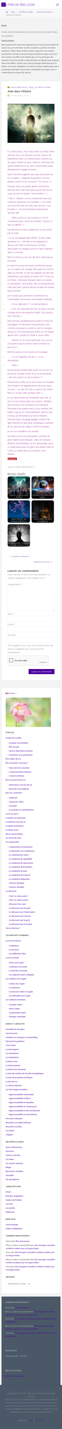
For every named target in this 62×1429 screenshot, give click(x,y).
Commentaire (15, 584)
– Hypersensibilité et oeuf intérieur (22, 1114)
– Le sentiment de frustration (20, 867)
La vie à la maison (13, 940)
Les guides (10, 1208)
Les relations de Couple (16, 978)
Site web (11, 635)
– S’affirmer (12, 797)
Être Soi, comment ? (14, 793)
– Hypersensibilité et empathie (21, 1102)
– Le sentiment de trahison (19, 875)
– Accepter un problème (18, 743)
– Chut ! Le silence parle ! (18, 900)
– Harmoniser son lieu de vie (20, 785)
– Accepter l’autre (15, 1004)
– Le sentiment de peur (17, 871)
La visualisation (12, 1057)
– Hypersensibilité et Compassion (22, 1106)
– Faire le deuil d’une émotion (20, 751)
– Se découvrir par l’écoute (19, 908)
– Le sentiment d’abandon (19, 879)
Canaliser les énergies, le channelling (22, 1037)
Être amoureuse (23, 1241)
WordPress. (40, 1420)
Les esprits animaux (14, 1163)
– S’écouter (12, 806)
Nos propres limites (14, 834)
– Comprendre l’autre (17, 1012)
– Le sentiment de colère (18, 855)
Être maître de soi (13, 759)
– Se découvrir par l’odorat (19, 916)
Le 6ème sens (12, 1061)
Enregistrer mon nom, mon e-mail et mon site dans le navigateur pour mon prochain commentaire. (30, 649)
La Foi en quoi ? (12, 814)
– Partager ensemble (17, 1016)
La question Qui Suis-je (16, 822)
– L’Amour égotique (16, 883)
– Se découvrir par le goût (19, 920)
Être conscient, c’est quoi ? (17, 763)
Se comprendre (12, 842)
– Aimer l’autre (14, 1008)
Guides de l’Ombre (14, 1200)
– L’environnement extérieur (19, 772)
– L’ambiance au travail (17, 966)
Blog (13, 12)
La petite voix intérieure (16, 818)
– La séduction (14, 987)
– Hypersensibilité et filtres (19, 1098)
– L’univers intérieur (16, 776)
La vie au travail (12, 957)
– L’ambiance (13, 945)
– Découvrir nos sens (17, 904)
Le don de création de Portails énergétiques (25, 1073)
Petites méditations (14, 1228)
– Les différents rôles (17, 953)
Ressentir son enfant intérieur (18, 1122)
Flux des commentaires (15, 1376)
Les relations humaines (16, 999)
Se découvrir (11, 891)
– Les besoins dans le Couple (20, 991)
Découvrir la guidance (15, 1041)
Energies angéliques (14, 1196)
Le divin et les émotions (16, 1069)
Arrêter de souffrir (14, 738)
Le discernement (13, 1065)
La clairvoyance (12, 1049)
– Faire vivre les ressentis (18, 768)
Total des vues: (12, 1356)
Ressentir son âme (14, 1126)
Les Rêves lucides (26, 12)
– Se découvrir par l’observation (21, 912)
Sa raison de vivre (13, 838)
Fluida (30, 1420)
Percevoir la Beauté (14, 1118)
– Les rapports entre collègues (21, 974)
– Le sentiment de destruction (20, 863)
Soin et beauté (12, 1224)
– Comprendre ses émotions (20, 847)
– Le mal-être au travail (17, 970)
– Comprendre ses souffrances (21, 851)
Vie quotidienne (12, 1179)
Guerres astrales (13, 1155)
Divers (8, 1192)
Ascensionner (12, 1033)
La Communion (12, 1053)
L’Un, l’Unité (10, 1045)
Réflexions (10, 1212)
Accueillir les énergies (15, 1029)
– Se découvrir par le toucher (20, 924)
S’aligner (9, 1134)
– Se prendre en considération (21, 810)
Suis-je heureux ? (13, 928)
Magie (8, 1167)
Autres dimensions (44, 12)
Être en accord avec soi (16, 780)
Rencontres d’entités (14, 1171)
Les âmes (10, 1159)
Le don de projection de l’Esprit (19, 1077)
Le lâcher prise (12, 830)
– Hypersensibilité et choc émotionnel (24, 1110)
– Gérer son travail (15, 962)
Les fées (9, 1204)
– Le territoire (13, 949)
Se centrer (10, 1130)
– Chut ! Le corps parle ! (18, 896)
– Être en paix (13, 747)
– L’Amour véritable (16, 887)
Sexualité (10, 1175)
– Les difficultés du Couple (19, 995)
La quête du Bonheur (15, 826)
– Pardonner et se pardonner (20, 755)
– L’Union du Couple (16, 983)
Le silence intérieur (14, 1085)
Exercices (10, 1151)
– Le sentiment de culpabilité (20, 859)
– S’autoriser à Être (16, 802)
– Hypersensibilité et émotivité (21, 1094)
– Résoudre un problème (18, 789)
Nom (11, 614)
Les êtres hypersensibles (17, 1089)
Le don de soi (11, 1081)
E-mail (11, 624)
